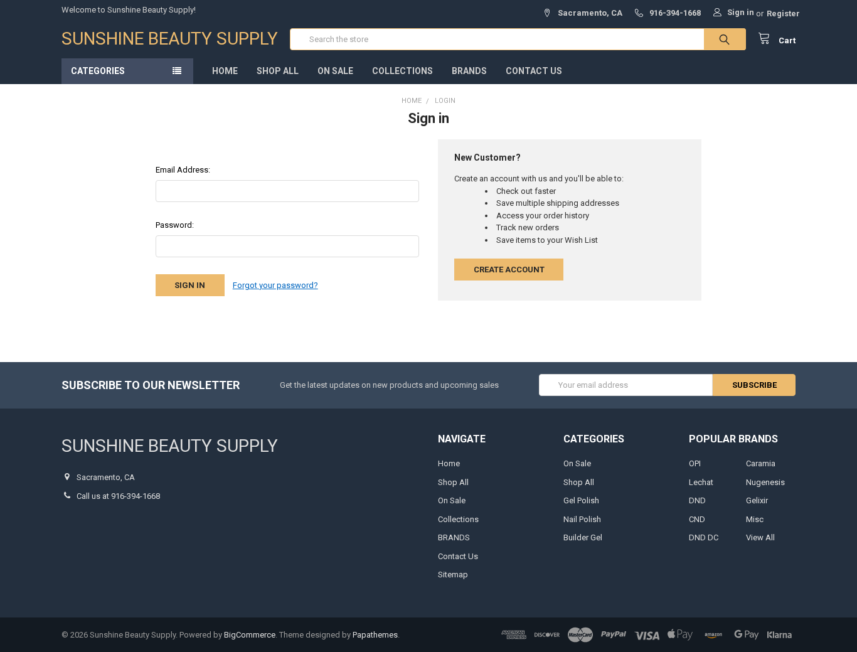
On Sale (335, 71)
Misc (755, 519)
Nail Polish (582, 519)
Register (783, 13)
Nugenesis (765, 482)
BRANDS (469, 71)
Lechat (701, 482)
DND (697, 500)
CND (697, 519)
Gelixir (757, 500)
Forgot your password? (275, 285)
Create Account (509, 269)
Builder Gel (582, 537)
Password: (175, 225)
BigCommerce (249, 634)
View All (760, 537)
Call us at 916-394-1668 (118, 496)
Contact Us (534, 71)
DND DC (703, 537)
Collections (402, 71)
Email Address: (183, 169)
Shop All (278, 71)
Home (225, 71)
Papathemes (375, 634)
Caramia (760, 463)
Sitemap (453, 574)
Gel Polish (581, 500)
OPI (695, 463)
